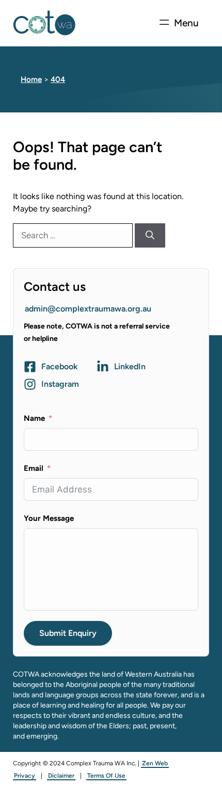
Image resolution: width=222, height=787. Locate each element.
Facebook (59, 366)
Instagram (60, 384)
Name (34, 418)
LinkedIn (130, 366)
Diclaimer (61, 775)
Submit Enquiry (68, 633)
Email (33, 468)
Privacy (24, 775)
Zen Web (155, 763)
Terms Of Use (106, 775)
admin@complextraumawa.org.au (88, 309)
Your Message (49, 518)
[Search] (150, 235)
